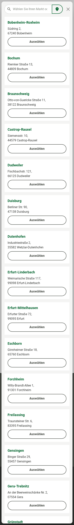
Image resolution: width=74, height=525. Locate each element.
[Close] (68, 9)
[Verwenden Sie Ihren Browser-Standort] (57, 9)
